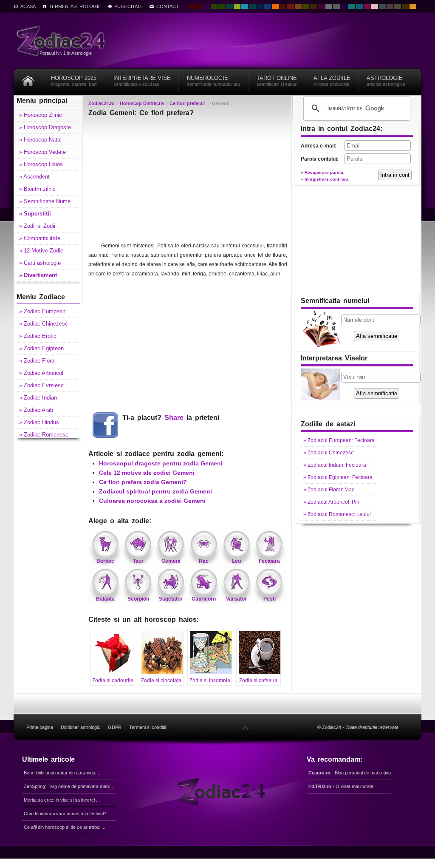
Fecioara (269, 561)
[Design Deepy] (267, 6)
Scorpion (138, 599)
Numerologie (213, 81)
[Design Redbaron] (198, 6)
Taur (138, 561)
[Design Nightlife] (344, 6)
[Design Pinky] (367, 6)
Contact (167, 6)
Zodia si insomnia (209, 680)
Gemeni (170, 561)
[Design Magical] (206, 6)
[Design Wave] (351, 6)
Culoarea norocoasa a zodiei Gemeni (152, 500)
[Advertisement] (187, 181)
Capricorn (204, 599)
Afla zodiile (332, 81)
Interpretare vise (142, 81)
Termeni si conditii (147, 727)
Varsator (236, 599)
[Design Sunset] (298, 6)
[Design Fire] (275, 6)
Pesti (269, 599)
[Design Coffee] (313, 6)
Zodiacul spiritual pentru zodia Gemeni (155, 491)
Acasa (28, 6)
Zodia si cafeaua (258, 680)
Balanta (105, 599)
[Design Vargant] (290, 6)
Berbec (105, 561)
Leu (236, 561)
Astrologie (386, 81)
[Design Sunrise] (413, 6)
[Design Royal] (260, 6)
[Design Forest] (305, 6)
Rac (204, 561)
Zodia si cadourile (112, 680)
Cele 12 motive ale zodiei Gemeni (147, 472)
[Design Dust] (397, 6)
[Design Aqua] (244, 6)
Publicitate (128, 6)
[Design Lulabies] (374, 6)
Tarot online (277, 81)
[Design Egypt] (390, 6)
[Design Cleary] (359, 6)
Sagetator (171, 599)
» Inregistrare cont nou (324, 179)
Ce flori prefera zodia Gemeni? (143, 482)
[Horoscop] (28, 78)
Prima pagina (39, 727)
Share (174, 417)
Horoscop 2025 (74, 81)
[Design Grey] (336, 6)
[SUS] (245, 727)
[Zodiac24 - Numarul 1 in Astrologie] (62, 40)
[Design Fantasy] (321, 6)
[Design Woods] (221, 6)
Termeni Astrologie (75, 6)
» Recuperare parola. (323, 172)
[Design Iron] (382, 6)
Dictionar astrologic (80, 727)
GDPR (114, 727)
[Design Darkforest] (214, 6)
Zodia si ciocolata (161, 680)
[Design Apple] (237, 6)
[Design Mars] (283, 6)
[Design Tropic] (229, 6)
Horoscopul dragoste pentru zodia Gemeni (161, 463)
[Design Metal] (328, 6)
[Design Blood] (191, 6)
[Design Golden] (405, 6)
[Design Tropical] (252, 6)
